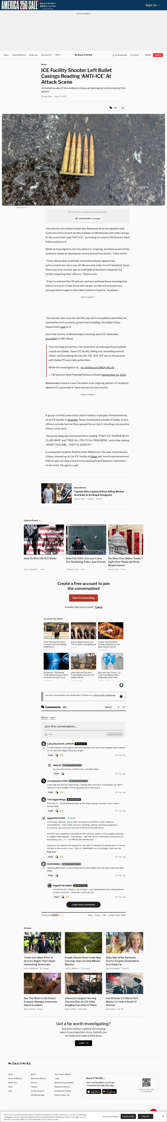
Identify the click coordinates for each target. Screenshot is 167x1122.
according (51, 338)
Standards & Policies (62, 1091)
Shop (10, 1087)
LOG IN (147, 55)
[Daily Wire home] (83, 55)
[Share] (123, 108)
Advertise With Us (38, 1078)
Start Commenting (83, 597)
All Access (33, 55)
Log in (98, 607)
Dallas (93, 456)
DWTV (57, 55)
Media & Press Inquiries (64, 1083)
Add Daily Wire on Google (90, 218)
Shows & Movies (19, 55)
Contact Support (37, 1091)
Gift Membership (37, 1095)
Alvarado (72, 419)
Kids (10, 1091)
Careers (34, 1087)
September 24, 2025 (114, 374)
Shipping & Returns (62, 1087)
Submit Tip (84, 1043)
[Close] (163, 1116)
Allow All (145, 1116)
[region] (83, 1116)
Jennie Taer (46, 96)
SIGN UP (158, 55)
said (63, 326)
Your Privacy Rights (62, 1074)
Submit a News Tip (61, 1095)
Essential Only (128, 1116)
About (33, 1074)
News (6, 55)
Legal (56, 1078)
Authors (34, 1083)
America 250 (46, 55)
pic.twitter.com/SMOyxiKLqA (97, 367)
